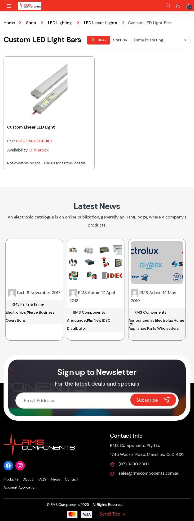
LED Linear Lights (100, 23)
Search (168, 5)
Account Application (20, 487)
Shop (31, 23)
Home (9, 23)
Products (11, 479)
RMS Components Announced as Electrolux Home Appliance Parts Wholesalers (156, 320)
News (55, 479)
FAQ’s (42, 479)
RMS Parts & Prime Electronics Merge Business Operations (30, 312)
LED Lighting (60, 23)
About (28, 479)
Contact (72, 479)
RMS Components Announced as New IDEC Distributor (88, 320)
